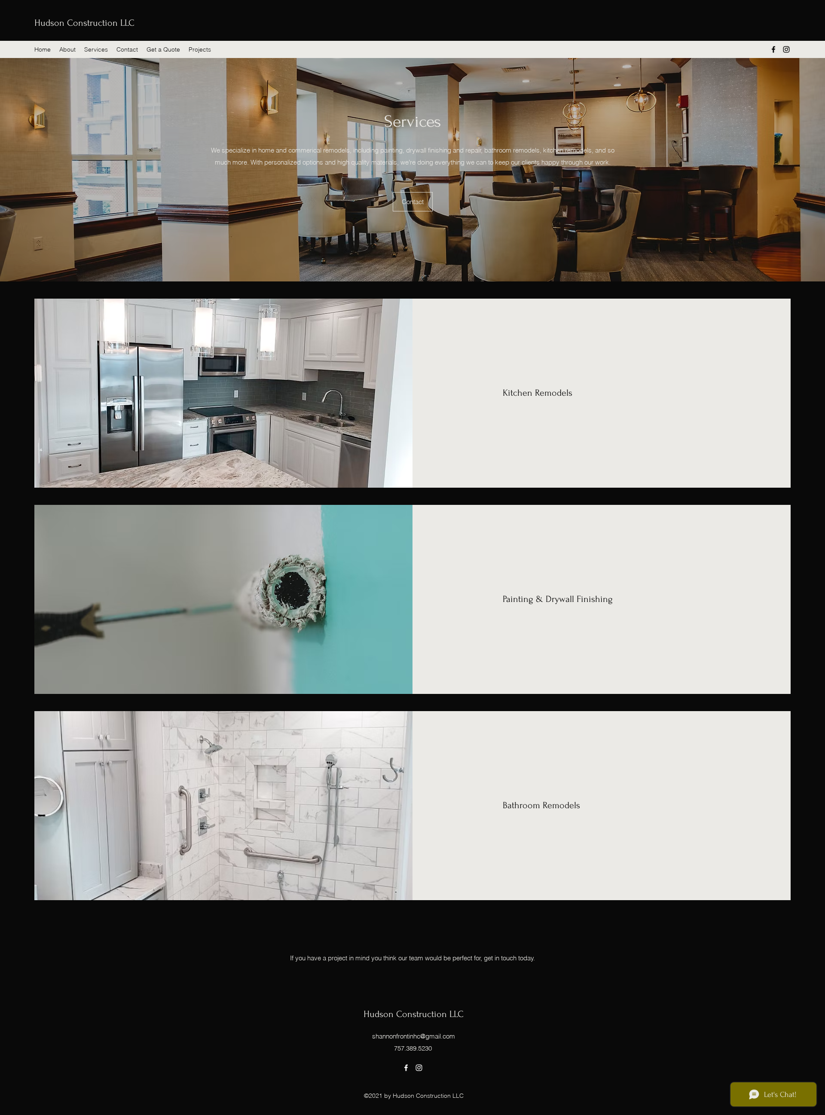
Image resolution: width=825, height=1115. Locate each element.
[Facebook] (773, 49)
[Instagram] (786, 49)
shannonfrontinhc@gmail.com (413, 1036)
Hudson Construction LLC (84, 23)
